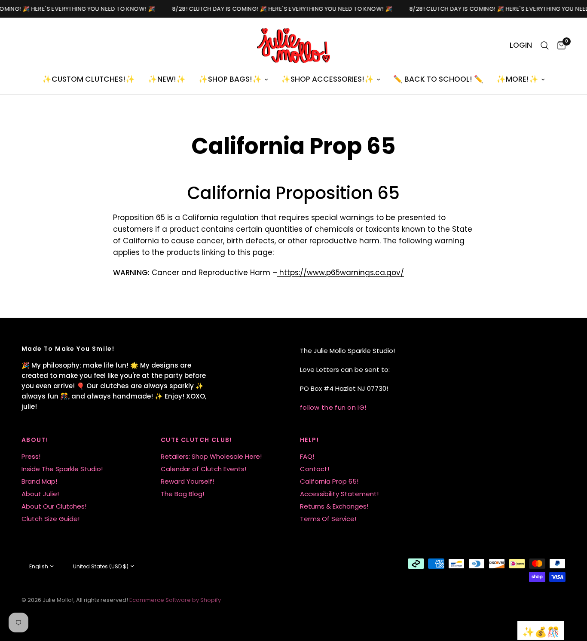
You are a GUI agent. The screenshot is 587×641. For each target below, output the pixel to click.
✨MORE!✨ (517, 79)
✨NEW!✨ (167, 79)
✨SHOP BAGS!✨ (230, 79)
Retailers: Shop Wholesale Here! (211, 456)
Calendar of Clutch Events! (203, 468)
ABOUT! (34, 440)
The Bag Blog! (182, 493)
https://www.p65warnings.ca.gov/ (340, 272)
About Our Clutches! (53, 506)
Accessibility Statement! (339, 493)
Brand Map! (39, 481)
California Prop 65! (329, 481)
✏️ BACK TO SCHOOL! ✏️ (438, 79)
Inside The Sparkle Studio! (62, 468)
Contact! (314, 468)
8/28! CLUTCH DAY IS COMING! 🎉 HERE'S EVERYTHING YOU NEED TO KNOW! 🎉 (280, 9)
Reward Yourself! (187, 481)
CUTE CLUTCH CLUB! (196, 440)
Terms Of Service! (328, 518)
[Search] (544, 45)
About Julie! (40, 493)
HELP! (309, 440)
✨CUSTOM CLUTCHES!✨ (88, 79)
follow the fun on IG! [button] (333, 407)
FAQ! (307, 456)
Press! (30, 456)
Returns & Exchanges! (334, 506)
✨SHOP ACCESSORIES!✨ (327, 79)
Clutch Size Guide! (50, 518)
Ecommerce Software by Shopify (175, 600)
